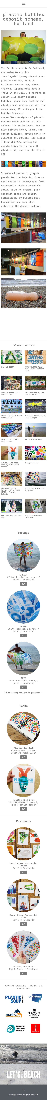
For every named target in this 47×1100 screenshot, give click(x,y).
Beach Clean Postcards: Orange (23, 864)
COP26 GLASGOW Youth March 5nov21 (10, 393)
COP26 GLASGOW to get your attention (34, 393)
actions (30, 345)
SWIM (23, 678)
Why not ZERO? (7, 367)
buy (23, 584)
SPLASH (23, 574)
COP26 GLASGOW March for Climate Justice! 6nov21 (34, 369)
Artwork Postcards (23, 966)
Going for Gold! (32, 463)
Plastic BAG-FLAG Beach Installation (11, 417)
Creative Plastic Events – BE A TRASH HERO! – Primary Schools (10, 491)
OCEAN (23, 626)
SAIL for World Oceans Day (11, 516)
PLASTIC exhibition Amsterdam (33, 516)
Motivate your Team (33, 439)
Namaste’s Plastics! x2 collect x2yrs (35, 417)
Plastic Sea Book (23, 748)
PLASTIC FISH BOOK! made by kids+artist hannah (10, 465)
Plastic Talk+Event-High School (10, 440)
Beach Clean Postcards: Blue (23, 916)
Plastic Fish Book (23, 799)
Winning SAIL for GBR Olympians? (34, 489)
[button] (23, 3)
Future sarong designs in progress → (23, 692)
